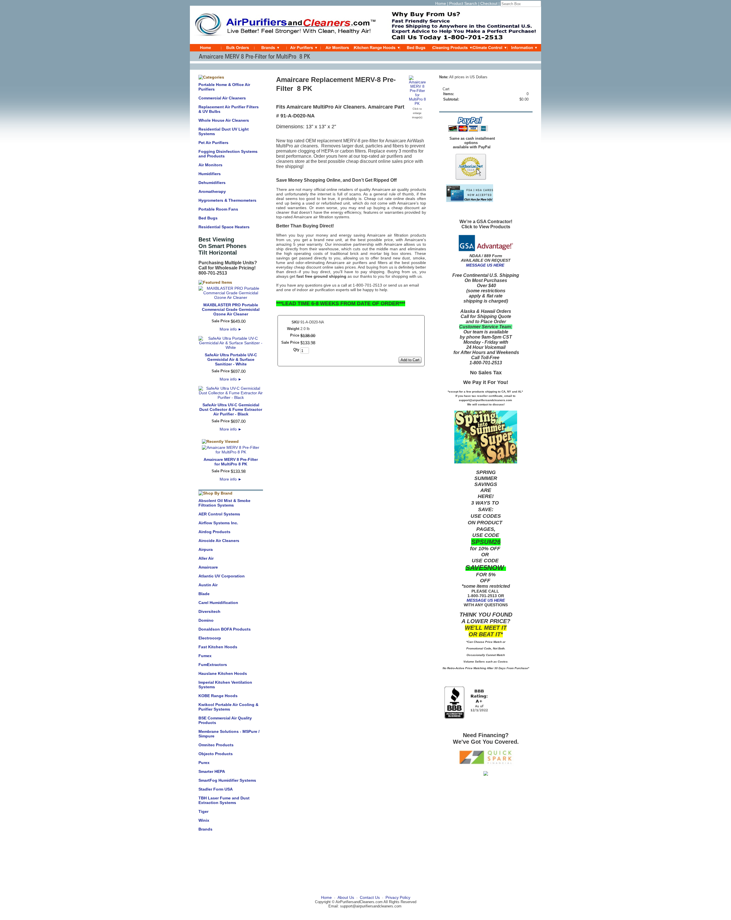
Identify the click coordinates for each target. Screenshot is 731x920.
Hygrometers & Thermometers (227, 200)
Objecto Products (215, 753)
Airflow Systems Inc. (218, 523)
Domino (206, 620)
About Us (346, 897)
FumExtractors (212, 664)
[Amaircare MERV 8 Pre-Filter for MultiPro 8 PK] (417, 103)
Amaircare (208, 567)
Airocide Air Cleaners (218, 540)
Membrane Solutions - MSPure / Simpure (229, 733)
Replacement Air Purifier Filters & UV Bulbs (228, 109)
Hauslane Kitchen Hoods (222, 673)
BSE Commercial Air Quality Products (225, 720)
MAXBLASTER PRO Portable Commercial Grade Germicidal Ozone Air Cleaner (231, 309)
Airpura (205, 549)
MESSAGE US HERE (485, 265)
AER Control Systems (219, 514)
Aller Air (206, 558)
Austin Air (208, 585)
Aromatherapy (212, 191)
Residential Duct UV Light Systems (223, 131)
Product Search (463, 3)
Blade (204, 593)
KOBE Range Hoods (218, 695)
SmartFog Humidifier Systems (227, 780)
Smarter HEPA (211, 771)
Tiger (203, 811)
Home (440, 3)
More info (231, 329)
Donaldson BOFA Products (224, 629)
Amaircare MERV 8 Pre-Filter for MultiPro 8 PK (231, 461)
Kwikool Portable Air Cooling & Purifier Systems (228, 706)
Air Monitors (210, 165)
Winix (203, 820)
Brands (205, 829)
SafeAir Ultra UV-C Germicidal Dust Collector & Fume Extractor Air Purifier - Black (230, 409)
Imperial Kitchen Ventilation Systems (225, 684)
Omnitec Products (216, 745)
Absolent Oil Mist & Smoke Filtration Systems (224, 502)
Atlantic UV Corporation (221, 576)
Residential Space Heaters (224, 227)
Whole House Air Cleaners (223, 120)
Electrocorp (209, 638)
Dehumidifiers (212, 182)
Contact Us (370, 897)
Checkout (488, 3)
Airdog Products (214, 531)
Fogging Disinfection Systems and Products (228, 153)
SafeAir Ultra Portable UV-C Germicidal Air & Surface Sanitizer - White (231, 359)
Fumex (205, 655)
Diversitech (209, 611)
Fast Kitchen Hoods (217, 647)
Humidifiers (209, 173)
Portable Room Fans (218, 209)
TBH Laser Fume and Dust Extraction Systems (224, 800)
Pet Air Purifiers (213, 142)
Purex (204, 762)
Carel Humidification (218, 602)
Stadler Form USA (215, 789)
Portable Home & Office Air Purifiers (224, 86)
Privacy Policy (397, 897)
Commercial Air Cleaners (222, 98)
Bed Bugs (208, 218)
